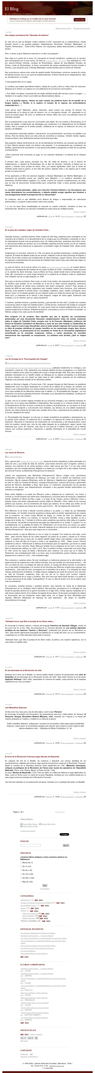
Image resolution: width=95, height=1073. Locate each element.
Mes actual (24, 1041)
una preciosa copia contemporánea (58, 267)
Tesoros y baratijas (79, 212)
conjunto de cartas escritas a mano (32, 461)
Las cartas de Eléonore (28, 951)
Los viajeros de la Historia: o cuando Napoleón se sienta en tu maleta (44, 938)
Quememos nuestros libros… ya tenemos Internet (37, 936)
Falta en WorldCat (28, 916)
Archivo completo (36, 1034)
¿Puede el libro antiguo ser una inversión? (35, 1003)
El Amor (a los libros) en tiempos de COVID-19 (36, 903)
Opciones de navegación (81, 28)
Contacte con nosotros (27, 831)
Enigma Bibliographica (28, 905)
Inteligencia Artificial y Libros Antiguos (34, 953)
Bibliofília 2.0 (25, 900)
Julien (50, 216)
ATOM (40, 900)
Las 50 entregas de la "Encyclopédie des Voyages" (37, 948)
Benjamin (49, 657)
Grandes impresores (28, 918)
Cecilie (50, 345)
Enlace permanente (67, 216)
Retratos (23, 908)
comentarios (79, 216)
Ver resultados (44, 888)
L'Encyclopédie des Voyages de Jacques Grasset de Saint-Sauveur (28, 368)
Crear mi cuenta (79, 20)
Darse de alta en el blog (63, 28)
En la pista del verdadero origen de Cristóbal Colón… (39, 946)
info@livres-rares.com (56, 1066)
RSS (36, 900)
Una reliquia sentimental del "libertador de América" (38, 933)
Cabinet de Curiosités (29, 913)
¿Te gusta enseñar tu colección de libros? (34, 1017)
